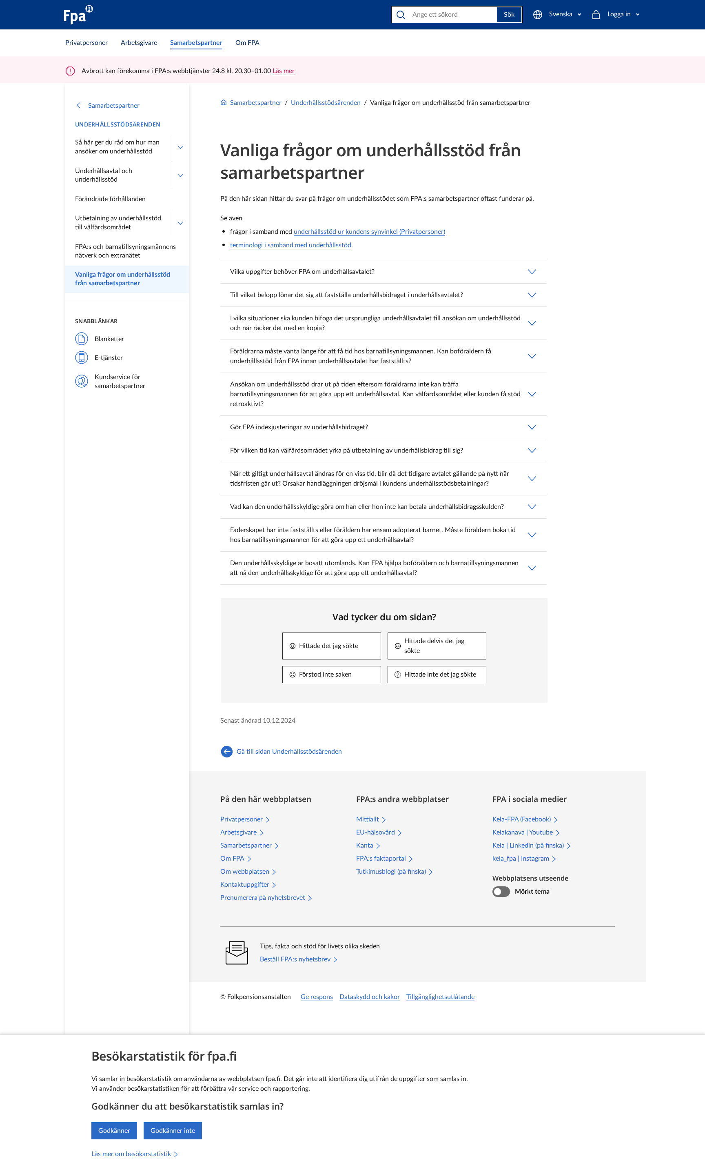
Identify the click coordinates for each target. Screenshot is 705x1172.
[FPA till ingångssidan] (78, 14)
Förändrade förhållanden (110, 199)
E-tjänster (109, 358)
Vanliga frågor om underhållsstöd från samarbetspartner (122, 279)
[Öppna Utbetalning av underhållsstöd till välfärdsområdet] (180, 223)
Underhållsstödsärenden (117, 124)
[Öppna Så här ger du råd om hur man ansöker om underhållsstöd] (180, 147)
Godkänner (114, 1131)
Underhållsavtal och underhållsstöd (103, 175)
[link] (86, 43)
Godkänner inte (173, 1131)
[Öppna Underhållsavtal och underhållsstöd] (180, 175)
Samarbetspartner (114, 105)
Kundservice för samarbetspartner (120, 381)
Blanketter (109, 339)
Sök (509, 14)
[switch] (501, 891)
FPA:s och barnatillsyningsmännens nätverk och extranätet (125, 251)
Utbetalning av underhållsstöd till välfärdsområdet (118, 223)
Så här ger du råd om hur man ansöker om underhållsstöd (117, 147)
